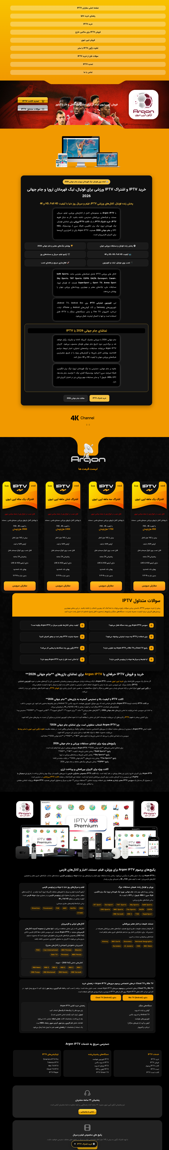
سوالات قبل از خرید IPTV (88, 38)
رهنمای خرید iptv (88, 11)
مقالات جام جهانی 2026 (75, 373)
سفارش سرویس (149, 562)
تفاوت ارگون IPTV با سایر (88, 33)
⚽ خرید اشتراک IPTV (86, 1144)
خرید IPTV (88, 16)
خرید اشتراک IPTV (99, 373)
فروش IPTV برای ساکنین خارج (88, 22)
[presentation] (86, 400)
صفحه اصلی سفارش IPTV (88, 5)
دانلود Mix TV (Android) (138, 975)
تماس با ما (88, 50)
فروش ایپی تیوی (88, 27)
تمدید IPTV (88, 44)
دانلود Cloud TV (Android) (106, 975)
